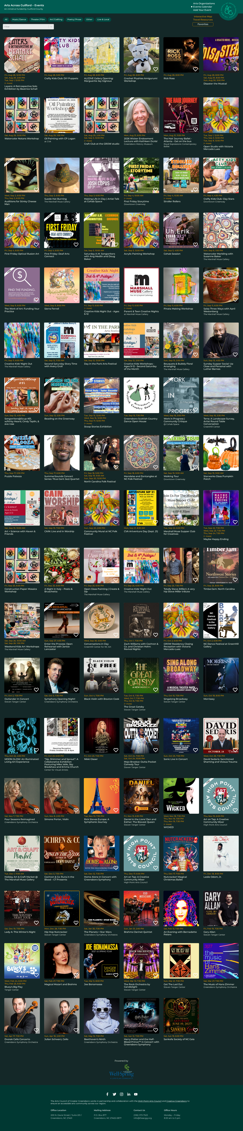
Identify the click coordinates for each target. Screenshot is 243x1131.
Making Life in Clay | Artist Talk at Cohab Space (101, 200)
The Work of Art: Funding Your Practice (22, 310)
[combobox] (4, 26)
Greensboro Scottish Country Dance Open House (140, 420)
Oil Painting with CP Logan (59, 138)
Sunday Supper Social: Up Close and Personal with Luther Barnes (218, 366)
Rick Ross (169, 78)
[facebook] (107, 1094)
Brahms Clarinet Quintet (138, 932)
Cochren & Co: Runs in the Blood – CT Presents (59, 878)
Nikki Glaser (91, 759)
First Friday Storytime (136, 201)
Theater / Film (38, 19)
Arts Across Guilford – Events (24, 5)
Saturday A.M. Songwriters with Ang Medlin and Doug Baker (99, 256)
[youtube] (135, 1094)
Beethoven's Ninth (95, 1039)
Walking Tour (171, 476)
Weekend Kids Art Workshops (22, 646)
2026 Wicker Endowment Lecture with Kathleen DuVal (140, 139)
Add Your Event (202, 10)
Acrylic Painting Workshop (139, 253)
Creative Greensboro (176, 1101)
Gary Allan (209, 932)
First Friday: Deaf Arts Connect (56, 255)
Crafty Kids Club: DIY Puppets (61, 78)
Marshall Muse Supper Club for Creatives (179, 532)
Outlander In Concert (17, 699)
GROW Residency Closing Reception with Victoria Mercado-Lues (178, 647)
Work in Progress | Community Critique (175, 420)
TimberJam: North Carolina (219, 589)
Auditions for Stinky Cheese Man (20, 202)
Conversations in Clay (96, 644)
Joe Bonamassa (93, 984)
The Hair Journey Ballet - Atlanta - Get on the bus (178, 139)
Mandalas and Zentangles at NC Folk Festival (140, 477)
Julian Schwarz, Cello (56, 1039)
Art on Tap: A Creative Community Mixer (216, 820)
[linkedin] (128, 1094)
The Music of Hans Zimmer (219, 984)
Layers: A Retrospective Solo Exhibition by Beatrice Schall (21, 87)
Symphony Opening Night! (59, 699)
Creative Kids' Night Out (18, 363)
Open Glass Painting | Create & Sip (101, 590)
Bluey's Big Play (14, 987)
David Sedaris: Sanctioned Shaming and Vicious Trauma (220, 760)
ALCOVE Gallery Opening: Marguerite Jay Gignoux (98, 79)
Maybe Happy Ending (216, 539)
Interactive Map (203, 16)
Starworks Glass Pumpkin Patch (218, 477)
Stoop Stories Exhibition (98, 426)
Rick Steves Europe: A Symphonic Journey (96, 820)
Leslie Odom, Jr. (213, 877)
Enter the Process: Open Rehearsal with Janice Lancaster (58, 647)
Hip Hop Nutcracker (55, 932)
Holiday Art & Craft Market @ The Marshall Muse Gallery (21, 878)
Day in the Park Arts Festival (100, 363)
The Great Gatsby (134, 706)
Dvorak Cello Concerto (17, 1039)
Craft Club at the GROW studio (101, 143)
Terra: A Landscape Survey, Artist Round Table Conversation (219, 421)
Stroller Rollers (172, 201)
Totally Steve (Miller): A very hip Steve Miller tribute (179, 590)
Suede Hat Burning (55, 199)
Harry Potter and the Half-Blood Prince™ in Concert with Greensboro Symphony (141, 1042)
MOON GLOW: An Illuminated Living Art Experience (22, 760)
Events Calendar (202, 6)
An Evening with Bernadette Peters (180, 933)
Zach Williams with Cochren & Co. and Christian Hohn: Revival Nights (141, 647)
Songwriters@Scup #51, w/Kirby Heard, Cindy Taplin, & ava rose (22, 421)
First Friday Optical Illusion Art (22, 253)
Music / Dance (19, 19)
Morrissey (209, 699)
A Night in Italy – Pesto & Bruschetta (58, 590)
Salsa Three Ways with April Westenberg (219, 310)
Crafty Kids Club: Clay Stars (219, 199)
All (6, 19)
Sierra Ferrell (51, 308)
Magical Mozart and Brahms (60, 984)
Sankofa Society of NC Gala (179, 1039)
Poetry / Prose (74, 19)
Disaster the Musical (215, 83)
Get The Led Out (173, 984)
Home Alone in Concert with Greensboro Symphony (100, 878)
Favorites (203, 24)
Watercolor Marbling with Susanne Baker (218, 255)
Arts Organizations (204, 3)
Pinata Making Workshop (178, 308)
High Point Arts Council (150, 1101)
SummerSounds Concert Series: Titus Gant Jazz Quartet (61, 477)
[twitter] (114, 1094)
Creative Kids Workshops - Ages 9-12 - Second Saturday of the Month (140, 366)
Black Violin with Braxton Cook (101, 699)
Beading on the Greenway (59, 418)
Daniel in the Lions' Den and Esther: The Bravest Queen (140, 820)
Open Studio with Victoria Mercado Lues (218, 147)
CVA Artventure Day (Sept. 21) (141, 531)
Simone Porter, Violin (56, 819)
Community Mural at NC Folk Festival (100, 532)
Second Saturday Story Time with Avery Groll (60, 365)
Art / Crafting (56, 19)
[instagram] (121, 1094)
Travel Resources (203, 19)
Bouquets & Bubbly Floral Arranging (178, 365)
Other (89, 19)
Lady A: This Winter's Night (20, 932)
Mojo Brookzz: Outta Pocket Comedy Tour (140, 763)
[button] (36, 69)
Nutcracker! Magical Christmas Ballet (175, 878)
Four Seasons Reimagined (20, 819)
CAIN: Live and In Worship (59, 531)
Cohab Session (172, 253)
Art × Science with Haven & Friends (20, 532)
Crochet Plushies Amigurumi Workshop (140, 79)
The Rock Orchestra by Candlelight (137, 985)
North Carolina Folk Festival (100, 481)
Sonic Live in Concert (176, 759)
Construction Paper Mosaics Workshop (21, 590)
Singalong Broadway (176, 699)
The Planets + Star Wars (97, 932)
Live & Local (103, 19)
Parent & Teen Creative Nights (141, 311)
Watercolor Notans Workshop (22, 138)
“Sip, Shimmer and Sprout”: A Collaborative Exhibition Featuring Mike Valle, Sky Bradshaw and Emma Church (61, 763)
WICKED (169, 827)
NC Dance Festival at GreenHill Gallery (221, 645)
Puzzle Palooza (13, 476)
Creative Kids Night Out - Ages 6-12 (101, 312)
